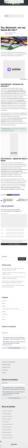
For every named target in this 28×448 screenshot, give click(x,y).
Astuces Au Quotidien (7, 416)
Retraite (4, 319)
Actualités (9, 194)
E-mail (2, 233)
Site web (3, 236)
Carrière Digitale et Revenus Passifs (10, 308)
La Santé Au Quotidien (7, 411)
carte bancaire (16, 194)
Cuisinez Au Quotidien (7, 435)
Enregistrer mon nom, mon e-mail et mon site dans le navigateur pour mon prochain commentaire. (14, 241)
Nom (2, 229)
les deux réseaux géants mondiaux (15, 90)
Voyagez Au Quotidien (7, 437)
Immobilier (4, 314)
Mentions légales (6, 364)
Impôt (3, 317)
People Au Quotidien (7, 419)
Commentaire (4, 213)
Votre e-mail (5, 332)
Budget (3, 306)
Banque (4, 303)
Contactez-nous (6, 367)
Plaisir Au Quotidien (6, 429)
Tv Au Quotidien (5, 421)
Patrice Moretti (9, 34)
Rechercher (4, 256)
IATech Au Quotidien (6, 432)
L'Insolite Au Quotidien (7, 424)
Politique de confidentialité (8, 362)
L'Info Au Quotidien (6, 413)
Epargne (4, 311)
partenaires (9, 344)
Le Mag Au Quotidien (7, 427)
